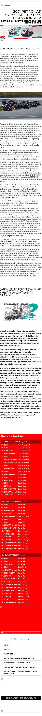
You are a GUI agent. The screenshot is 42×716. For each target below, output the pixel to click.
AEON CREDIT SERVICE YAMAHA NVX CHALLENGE (20, 672)
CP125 (7, 649)
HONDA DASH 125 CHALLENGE (17, 663)
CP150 (7, 645)
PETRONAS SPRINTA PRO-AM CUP (19, 658)
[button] (21, 645)
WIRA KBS (8, 654)
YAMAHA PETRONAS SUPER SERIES (19, 667)
